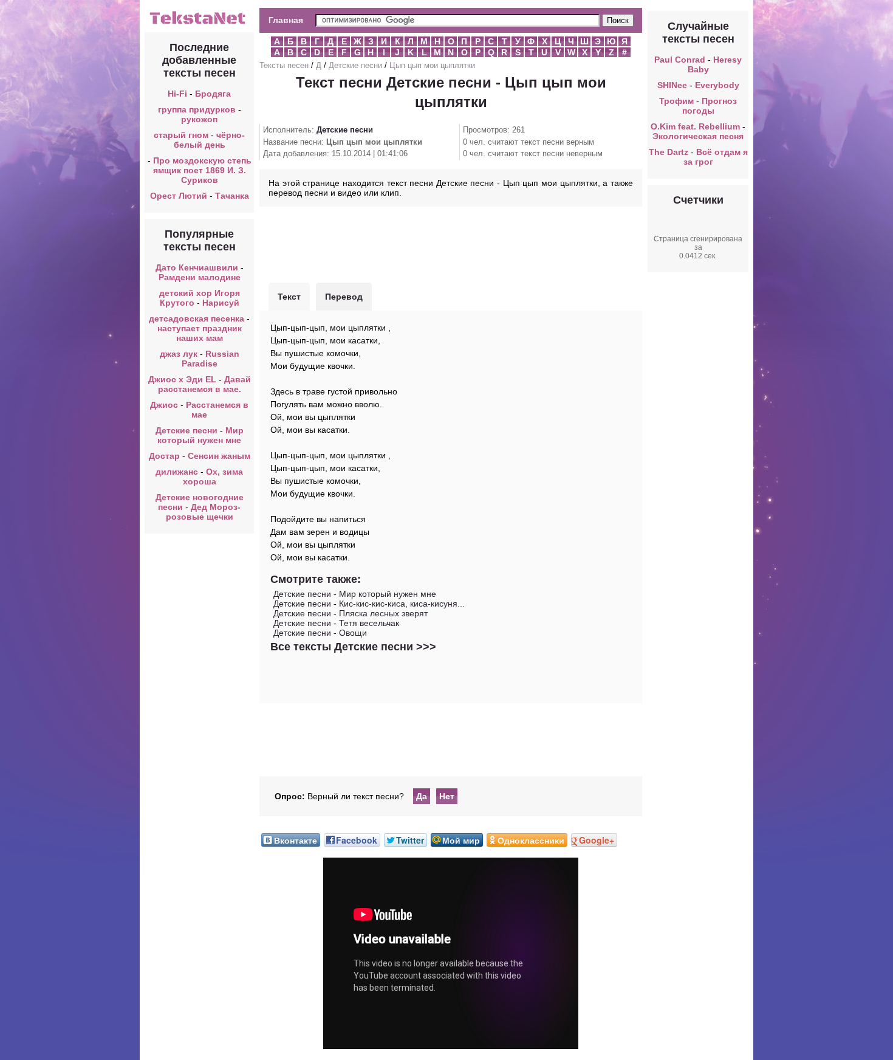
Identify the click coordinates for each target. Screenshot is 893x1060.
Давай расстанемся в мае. (204, 384)
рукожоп (199, 119)
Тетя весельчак (369, 623)
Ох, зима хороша (213, 476)
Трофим (676, 101)
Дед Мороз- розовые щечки (203, 511)
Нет (446, 796)
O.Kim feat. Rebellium (695, 126)
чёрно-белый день (209, 140)
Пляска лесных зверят (383, 613)
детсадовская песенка (196, 318)
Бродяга (213, 93)
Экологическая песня (698, 136)
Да (421, 796)
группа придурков (197, 109)
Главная (286, 20)
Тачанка (232, 196)
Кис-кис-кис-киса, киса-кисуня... (402, 603)
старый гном (181, 135)
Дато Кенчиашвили (197, 267)
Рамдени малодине (200, 277)
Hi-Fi (177, 93)
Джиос (164, 405)
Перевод (344, 296)
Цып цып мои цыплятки (432, 65)
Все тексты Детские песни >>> (353, 647)
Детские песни (186, 430)
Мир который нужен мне (200, 435)
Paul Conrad (679, 59)
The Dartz (668, 152)
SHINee (672, 85)
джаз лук (178, 354)
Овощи (353, 633)
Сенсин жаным (219, 456)
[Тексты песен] (199, 23)
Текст (289, 296)
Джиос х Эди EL (182, 379)
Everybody (717, 85)
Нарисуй (220, 303)
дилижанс (177, 472)
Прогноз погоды (709, 105)
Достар (164, 456)
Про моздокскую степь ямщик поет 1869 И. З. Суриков (202, 170)
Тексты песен (284, 65)
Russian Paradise (210, 358)
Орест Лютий (178, 196)
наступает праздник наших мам (199, 333)
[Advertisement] (450, 243)
